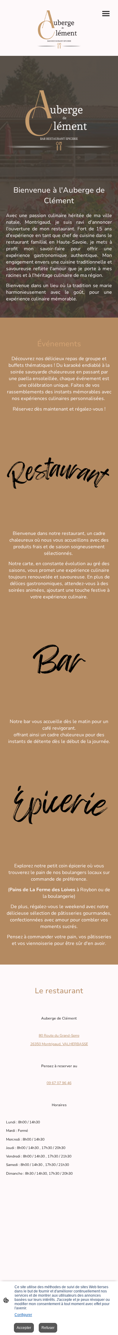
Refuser (47, 1328)
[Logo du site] (59, 28)
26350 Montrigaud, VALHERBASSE (59, 1044)
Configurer (23, 1315)
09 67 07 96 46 (59, 1082)
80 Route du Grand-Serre (59, 1035)
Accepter (24, 1328)
